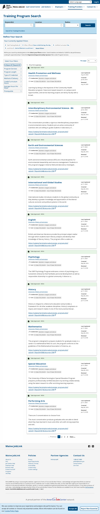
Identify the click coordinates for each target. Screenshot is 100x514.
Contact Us (91, 7)
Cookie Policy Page (11, 511)
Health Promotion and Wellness (44, 73)
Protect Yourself (10, 469)
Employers (59, 7)
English (32, 219)
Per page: (83, 61)
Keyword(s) (9, 22)
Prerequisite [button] (8, 91)
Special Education (37, 363)
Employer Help (10, 465)
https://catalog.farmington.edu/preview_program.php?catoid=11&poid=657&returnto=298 (48, 207)
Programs (8, 471)
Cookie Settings (32, 469)
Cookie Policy (32, 467)
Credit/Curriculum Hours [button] (10, 82)
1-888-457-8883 (77, 459)
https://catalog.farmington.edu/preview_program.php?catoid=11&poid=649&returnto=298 (48, 314)
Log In (96, 2)
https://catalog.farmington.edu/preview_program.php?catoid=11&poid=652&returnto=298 (48, 133)
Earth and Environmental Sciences (45, 145)
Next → (72, 437)
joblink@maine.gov (78, 461)
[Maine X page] (92, 446)
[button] (15, 31)
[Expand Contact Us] (97, 7)
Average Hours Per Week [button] (11, 87)
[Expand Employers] (65, 7)
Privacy (30, 459)
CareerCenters (77, 463)
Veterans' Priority (33, 463)
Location (38, 22)
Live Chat (76, 465)
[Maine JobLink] (14, 7)
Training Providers (75, 7)
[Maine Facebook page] (89, 446)
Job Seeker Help (10, 463)
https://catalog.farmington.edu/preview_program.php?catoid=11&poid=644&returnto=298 (48, 170)
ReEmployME (54, 459)
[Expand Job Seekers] (52, 7)
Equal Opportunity (33, 461)
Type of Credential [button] (11, 75)
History (32, 289)
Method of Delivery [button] (11, 78)
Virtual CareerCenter (31, 7)
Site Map (8, 473)
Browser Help (10, 467)
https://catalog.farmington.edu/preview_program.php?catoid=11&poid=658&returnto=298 (48, 351)
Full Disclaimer (89, 487)
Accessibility (31, 465)
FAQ (7, 461)
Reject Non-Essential (89, 509)
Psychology (34, 257)
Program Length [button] (10, 72)
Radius (67, 22)
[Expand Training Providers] (84, 7)
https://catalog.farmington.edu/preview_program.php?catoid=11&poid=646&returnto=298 (48, 244)
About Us (8, 459)
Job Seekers (46, 7)
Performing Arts (36, 401)
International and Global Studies (45, 182)
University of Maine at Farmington (38, 75)
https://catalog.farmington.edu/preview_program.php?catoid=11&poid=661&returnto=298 (48, 429)
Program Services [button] (10, 69)
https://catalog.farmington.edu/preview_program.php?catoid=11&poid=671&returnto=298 (48, 388)
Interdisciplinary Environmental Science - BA (50, 108)
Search (88, 25)
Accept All (73, 509)
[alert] (62, 68)
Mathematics (35, 326)
